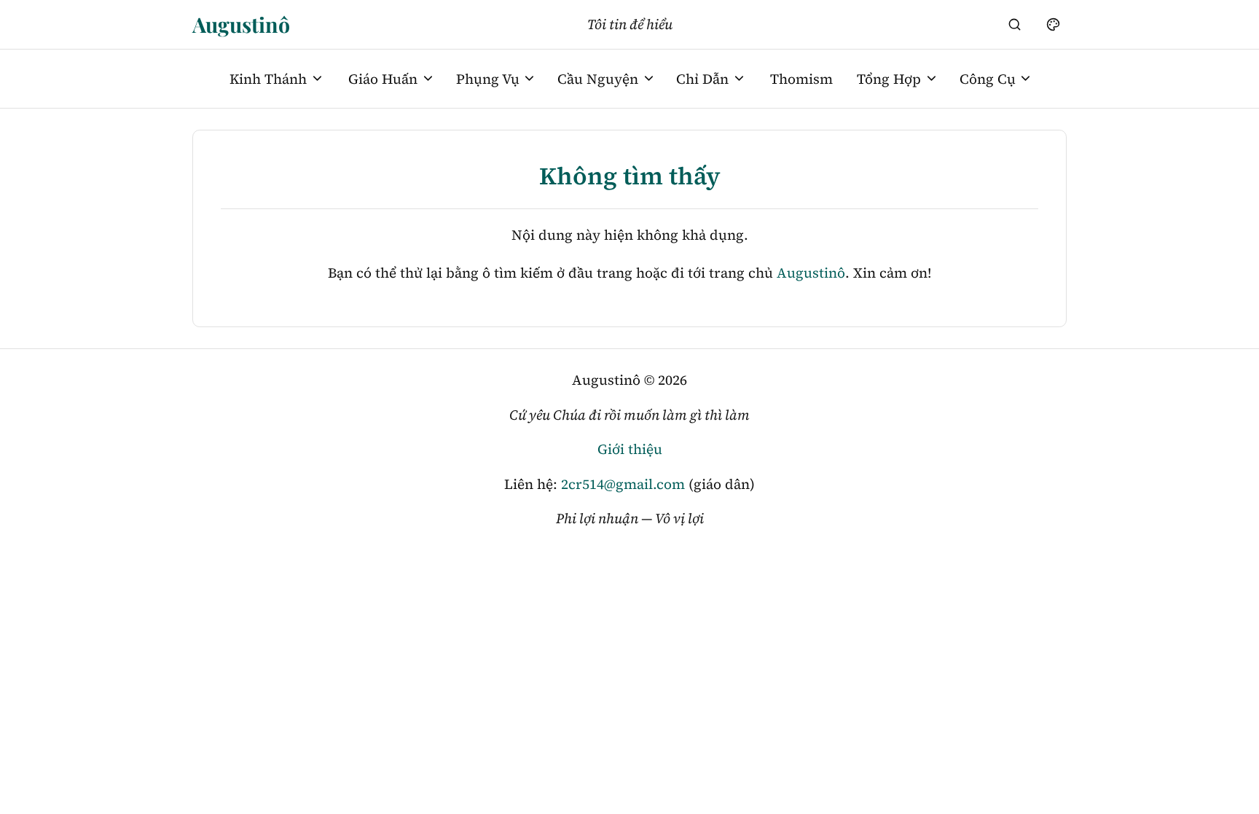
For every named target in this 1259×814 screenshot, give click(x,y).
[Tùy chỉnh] (1053, 24)
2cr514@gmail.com (623, 483)
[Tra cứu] (1015, 24)
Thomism (801, 78)
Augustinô (241, 24)
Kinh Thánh (268, 78)
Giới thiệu (629, 448)
